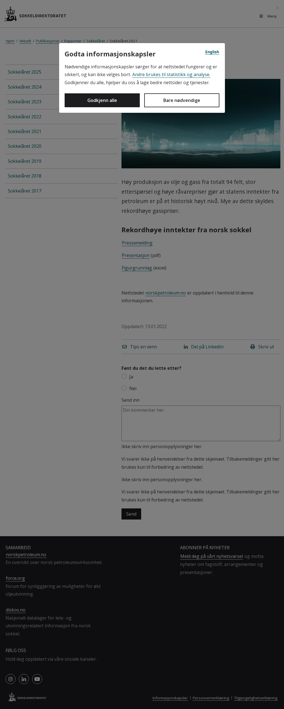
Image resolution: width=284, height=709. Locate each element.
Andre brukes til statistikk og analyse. (171, 74)
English (212, 51)
